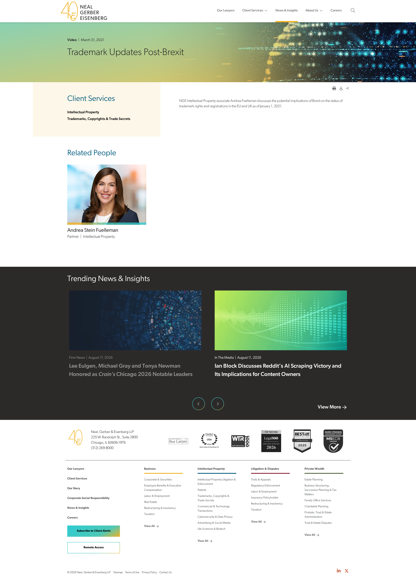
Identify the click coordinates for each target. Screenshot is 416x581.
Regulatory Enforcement (265, 485)
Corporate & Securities (158, 479)
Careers (336, 10)
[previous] (198, 403)
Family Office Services (318, 500)
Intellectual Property (83, 112)
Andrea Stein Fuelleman (92, 230)
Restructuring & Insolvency (160, 508)
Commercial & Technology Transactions (214, 508)
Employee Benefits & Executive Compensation (162, 488)
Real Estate (150, 502)
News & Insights (286, 10)
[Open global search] (353, 10)
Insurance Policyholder (265, 497)
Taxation (149, 514)
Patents (202, 490)
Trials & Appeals (261, 479)
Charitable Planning (316, 506)
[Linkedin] (339, 571)
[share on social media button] (347, 89)
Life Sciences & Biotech (212, 529)
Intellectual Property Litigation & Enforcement (217, 482)
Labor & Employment (156, 496)
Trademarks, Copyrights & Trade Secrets (98, 119)
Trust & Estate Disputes (318, 523)
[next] (217, 403)
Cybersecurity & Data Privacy (215, 517)
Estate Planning (314, 479)
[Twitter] (346, 571)
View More (329, 407)
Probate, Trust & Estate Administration (318, 515)
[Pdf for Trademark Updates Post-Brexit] (341, 88)
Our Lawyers (225, 10)
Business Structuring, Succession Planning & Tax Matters (321, 490)
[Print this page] (334, 88)
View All (149, 526)
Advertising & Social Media (214, 523)
